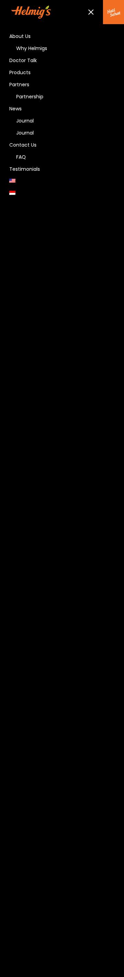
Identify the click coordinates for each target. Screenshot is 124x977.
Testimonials (24, 169)
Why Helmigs (31, 48)
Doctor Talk (23, 60)
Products (20, 72)
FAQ (21, 157)
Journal (25, 120)
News (15, 108)
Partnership (29, 96)
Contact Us (23, 144)
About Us (20, 36)
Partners (19, 84)
